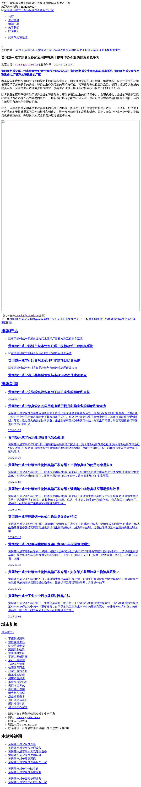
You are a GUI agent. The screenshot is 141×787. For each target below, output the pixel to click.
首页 (11, 16)
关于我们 (13, 27)
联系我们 (13, 31)
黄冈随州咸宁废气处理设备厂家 (27, 782)
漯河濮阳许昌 (16, 703)
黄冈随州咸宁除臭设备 (22, 744)
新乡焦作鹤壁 (16, 692)
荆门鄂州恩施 (16, 689)
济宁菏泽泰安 (16, 645)
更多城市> (7, 632)
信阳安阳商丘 (16, 667)
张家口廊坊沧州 (18, 671)
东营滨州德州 (16, 663)
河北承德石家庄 (18, 707)
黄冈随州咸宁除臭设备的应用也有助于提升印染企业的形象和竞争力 (79, 50)
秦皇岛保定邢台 (18, 682)
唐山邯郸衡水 (16, 696)
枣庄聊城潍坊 (16, 638)
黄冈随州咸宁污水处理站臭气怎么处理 (112, 319)
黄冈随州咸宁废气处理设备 (24, 778)
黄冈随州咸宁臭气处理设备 (24, 747)
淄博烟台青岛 (16, 642)
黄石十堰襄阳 (16, 660)
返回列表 (6, 322)
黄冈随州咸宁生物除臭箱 (23, 768)
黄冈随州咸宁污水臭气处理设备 (27, 751)
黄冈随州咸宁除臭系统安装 (24, 772)
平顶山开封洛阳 (18, 656)
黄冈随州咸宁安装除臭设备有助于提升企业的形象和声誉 (44, 319)
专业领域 (13, 20)
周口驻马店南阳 (18, 700)
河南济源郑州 (16, 678)
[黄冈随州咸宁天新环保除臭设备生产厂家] (27, 10)
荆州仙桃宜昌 (16, 653)
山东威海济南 (16, 674)
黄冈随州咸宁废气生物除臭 (24, 755)
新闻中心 (13, 23)
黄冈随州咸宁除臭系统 (22, 758)
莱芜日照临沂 (16, 649)
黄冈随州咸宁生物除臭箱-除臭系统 (91, 70)
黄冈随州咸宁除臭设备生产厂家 (27, 762)
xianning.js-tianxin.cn (27, 64)
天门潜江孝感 (16, 685)
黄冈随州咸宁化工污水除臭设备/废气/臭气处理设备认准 (35, 70)
